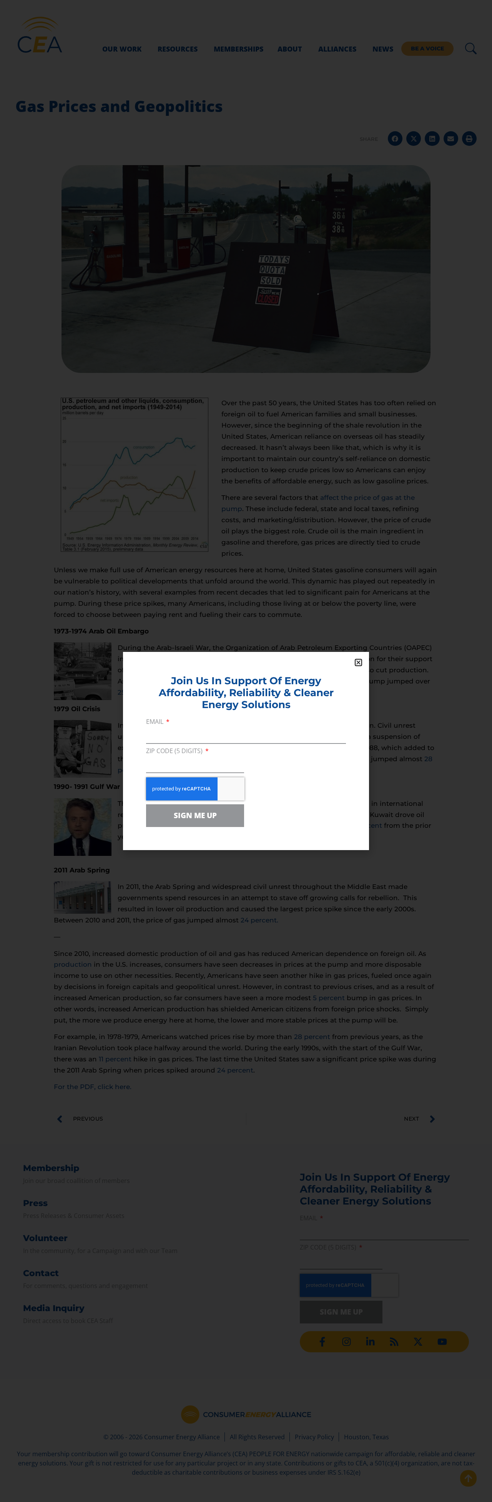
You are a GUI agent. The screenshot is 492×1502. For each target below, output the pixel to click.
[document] (246, 751)
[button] (358, 662)
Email (155, 722)
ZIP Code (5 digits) (175, 751)
